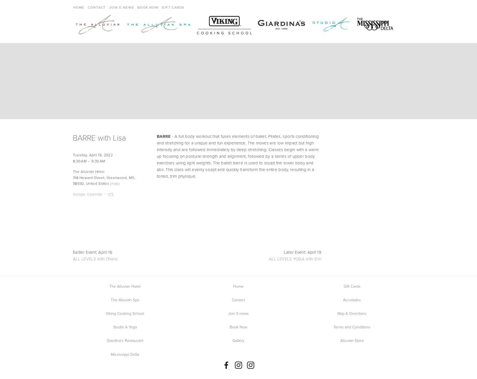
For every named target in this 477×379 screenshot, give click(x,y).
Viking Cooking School (125, 313)
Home (78, 7)
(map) (115, 183)
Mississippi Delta (125, 354)
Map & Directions (352, 313)
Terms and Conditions (351, 327)
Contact (97, 7)
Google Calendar (87, 194)
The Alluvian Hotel (125, 286)
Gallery (238, 340)
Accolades (352, 300)
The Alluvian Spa (125, 300)
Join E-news (121, 7)
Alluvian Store (352, 340)
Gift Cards (173, 7)
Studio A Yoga (125, 327)
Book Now (148, 7)
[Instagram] (238, 365)
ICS (110, 194)
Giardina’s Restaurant (125, 340)
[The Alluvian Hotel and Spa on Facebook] (226, 365)
